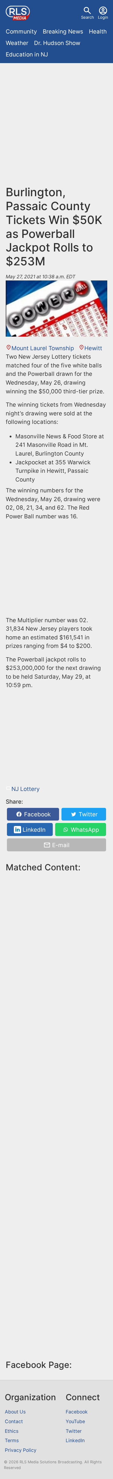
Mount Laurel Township (42, 348)
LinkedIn (33, 829)
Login (103, 17)
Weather (17, 43)
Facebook (37, 814)
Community (21, 31)
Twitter (87, 814)
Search (87, 17)
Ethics (11, 1431)
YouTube (75, 1421)
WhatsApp (84, 829)
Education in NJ (27, 54)
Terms (12, 1440)
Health (98, 31)
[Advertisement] (56, 127)
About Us (15, 1412)
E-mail (60, 845)
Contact (14, 1421)
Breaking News (63, 31)
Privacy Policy (20, 1450)
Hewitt (93, 348)
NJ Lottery (25, 789)
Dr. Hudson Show (57, 43)
